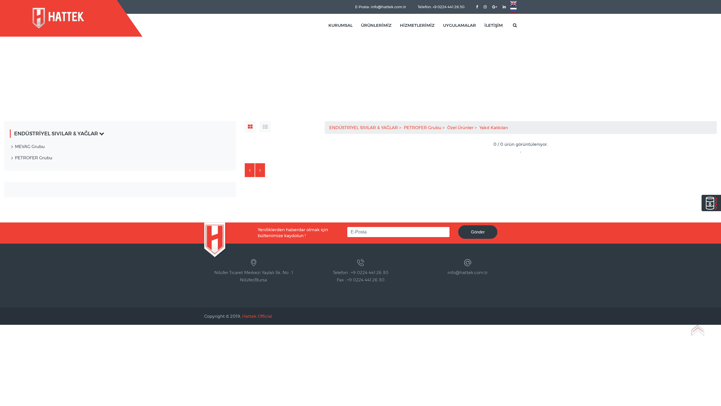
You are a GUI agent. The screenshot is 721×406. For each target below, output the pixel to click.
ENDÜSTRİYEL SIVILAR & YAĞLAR (364, 127)
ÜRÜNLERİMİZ (376, 25)
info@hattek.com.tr (468, 272)
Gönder (478, 232)
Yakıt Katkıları (494, 127)
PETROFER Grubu (423, 127)
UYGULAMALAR (459, 25)
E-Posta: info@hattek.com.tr (380, 7)
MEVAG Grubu (30, 146)
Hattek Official (257, 316)
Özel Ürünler (461, 127)
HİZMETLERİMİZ (417, 25)
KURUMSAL (340, 25)
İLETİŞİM (493, 25)
